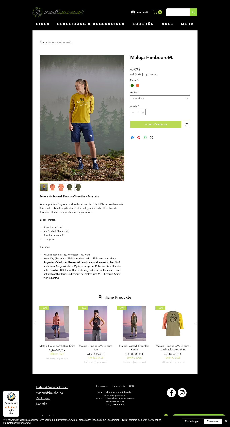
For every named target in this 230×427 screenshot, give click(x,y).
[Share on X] (152, 138)
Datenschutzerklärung (19, 422)
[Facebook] (171, 392)
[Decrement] (133, 112)
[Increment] (143, 112)
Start (42, 42)
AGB (131, 386)
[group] (115, 335)
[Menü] (17, 393)
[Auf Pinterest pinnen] (139, 138)
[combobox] (160, 98)
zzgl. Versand (150, 74)
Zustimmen (213, 421)
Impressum (102, 386)
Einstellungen (192, 421)
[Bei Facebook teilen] (132, 138)
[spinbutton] (138, 112)
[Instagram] (182, 392)
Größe (134, 92)
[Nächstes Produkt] (195, 323)
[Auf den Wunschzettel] (186, 124)
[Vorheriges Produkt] (34, 323)
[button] (158, 12)
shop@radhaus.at (115, 401)
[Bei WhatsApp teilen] (145, 138)
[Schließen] (226, 421)
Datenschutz (119, 386)
